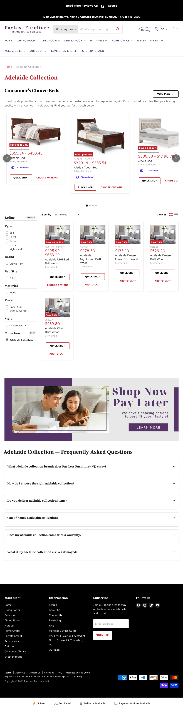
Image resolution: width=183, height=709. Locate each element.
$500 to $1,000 (18, 310)
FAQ (51, 625)
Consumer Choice (64, 50)
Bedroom (50, 40)
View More (163, 93)
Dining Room (73, 40)
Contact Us (55, 615)
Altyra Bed (145, 160)
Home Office (121, 40)
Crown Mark (16, 263)
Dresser (13, 240)
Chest (12, 236)
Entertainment (149, 40)
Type (8, 226)
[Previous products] (7, 158)
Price (9, 300)
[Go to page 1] (87, 206)
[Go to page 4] (96, 205)
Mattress (97, 40)
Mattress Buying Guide (62, 630)
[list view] (176, 214)
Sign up (102, 635)
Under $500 (16, 306)
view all (31, 217)
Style (8, 318)
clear (32, 332)
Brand (9, 257)
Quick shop (20, 177)
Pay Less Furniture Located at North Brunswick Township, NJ (67, 640)
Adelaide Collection (21, 339)
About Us (54, 609)
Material (11, 285)
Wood (12, 292)
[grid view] (171, 214)
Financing (55, 620)
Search (53, 604)
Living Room (27, 40)
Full (11, 278)
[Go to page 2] (90, 205)
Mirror (12, 245)
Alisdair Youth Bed (85, 167)
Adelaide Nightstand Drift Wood (90, 259)
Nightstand (15, 249)
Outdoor (37, 50)
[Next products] (176, 158)
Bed (11, 232)
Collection (12, 333)
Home (8, 40)
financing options (37, 526)
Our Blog (54, 649)
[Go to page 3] (93, 205)
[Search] (117, 29)
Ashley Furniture (18, 161)
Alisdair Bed (17, 157)
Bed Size (11, 271)
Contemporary (17, 325)
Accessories (13, 50)
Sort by (46, 214)
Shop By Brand (93, 50)
